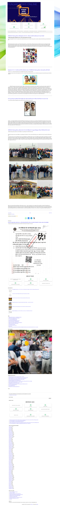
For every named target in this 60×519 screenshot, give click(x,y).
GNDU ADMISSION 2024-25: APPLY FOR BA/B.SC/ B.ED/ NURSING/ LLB (17, 378)
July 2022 (10, 470)
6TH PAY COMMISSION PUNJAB (12, 31)
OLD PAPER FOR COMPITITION (42, 31)
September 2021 (11, 479)
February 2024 (10, 453)
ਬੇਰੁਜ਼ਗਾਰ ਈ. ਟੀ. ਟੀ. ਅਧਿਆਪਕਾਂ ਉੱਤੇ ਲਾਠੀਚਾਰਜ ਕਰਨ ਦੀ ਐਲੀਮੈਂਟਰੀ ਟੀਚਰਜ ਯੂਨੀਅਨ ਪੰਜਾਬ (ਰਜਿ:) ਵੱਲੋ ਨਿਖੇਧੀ (29, 70)
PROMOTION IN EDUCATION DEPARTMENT (14, 495)
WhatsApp (43, 28)
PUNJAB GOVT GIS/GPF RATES (13, 496)
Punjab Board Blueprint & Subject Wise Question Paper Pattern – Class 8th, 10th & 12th (22, 302)
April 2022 (10, 473)
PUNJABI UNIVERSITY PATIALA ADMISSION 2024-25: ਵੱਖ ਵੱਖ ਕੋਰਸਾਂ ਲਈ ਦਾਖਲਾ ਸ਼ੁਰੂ (18, 377)
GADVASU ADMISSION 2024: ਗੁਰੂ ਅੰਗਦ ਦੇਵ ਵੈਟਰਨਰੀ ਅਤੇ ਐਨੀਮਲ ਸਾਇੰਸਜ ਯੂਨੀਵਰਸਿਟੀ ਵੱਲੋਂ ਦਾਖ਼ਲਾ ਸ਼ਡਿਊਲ (20, 381)
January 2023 (10, 465)
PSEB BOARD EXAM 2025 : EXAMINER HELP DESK (15, 317)
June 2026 (10, 428)
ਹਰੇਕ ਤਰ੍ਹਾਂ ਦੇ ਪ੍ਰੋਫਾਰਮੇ (36, 32)
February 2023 (10, 464)
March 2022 (10, 474)
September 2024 (11, 447)
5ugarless (32, 504)
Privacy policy (10, 326)
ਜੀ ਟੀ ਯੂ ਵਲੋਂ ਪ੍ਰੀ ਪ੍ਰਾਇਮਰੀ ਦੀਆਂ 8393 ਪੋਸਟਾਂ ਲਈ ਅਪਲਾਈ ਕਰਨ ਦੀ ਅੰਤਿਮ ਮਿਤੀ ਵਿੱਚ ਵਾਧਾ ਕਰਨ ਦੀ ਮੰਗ (28, 98)
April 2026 (10, 430)
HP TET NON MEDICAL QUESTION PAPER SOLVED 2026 (16, 421)
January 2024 (10, 454)
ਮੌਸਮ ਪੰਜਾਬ (20, 32)
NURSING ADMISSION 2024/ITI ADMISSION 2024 (15, 380)
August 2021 (10, 480)
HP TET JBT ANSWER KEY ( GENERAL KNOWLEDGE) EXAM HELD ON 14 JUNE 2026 (19, 423)
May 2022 (10, 472)
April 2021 (10, 484)
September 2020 (11, 488)
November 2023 (11, 456)
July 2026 (10, 427)
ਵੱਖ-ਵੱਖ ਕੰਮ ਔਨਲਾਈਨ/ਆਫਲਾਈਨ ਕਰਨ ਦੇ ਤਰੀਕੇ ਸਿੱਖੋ (27, 32)
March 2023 (10, 463)
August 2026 (10, 426)
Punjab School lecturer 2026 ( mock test (13, 32)
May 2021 (10, 483)
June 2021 (10, 482)
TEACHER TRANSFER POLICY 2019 (13, 498)
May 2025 (10, 440)
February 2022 (10, 475)
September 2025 (11, 436)
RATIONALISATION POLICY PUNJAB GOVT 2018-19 (15, 497)
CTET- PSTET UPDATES (20, 31)
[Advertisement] (26, 513)
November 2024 (11, 445)
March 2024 (10, 452)
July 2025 (10, 438)
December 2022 (11, 466)
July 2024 (10, 449)
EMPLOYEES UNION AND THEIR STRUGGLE (15, 493)
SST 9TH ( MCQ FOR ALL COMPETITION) (14, 321)
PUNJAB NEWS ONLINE (22, 4)
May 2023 (10, 461)
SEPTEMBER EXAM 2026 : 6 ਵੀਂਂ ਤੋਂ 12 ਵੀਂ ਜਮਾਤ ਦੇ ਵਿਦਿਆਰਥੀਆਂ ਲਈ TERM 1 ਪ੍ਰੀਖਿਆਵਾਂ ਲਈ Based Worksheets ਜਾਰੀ (25, 289)
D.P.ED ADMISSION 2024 (12, 385)
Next (51, 352)
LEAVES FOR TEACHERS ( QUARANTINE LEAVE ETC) (16, 494)
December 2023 (11, 455)
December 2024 (11, 444)
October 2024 (10, 446)
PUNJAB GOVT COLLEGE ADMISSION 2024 (14, 386)
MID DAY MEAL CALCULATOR (33, 31)
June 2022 (10, 471)
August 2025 (10, 437)
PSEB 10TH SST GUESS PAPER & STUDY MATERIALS (15, 322)
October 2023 (10, 457)
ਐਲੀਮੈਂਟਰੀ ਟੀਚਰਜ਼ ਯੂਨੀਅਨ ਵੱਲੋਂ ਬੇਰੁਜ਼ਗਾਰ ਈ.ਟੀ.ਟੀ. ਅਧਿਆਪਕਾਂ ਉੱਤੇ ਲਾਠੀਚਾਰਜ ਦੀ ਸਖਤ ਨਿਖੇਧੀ (26, 35)
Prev (8, 352)
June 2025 (10, 439)
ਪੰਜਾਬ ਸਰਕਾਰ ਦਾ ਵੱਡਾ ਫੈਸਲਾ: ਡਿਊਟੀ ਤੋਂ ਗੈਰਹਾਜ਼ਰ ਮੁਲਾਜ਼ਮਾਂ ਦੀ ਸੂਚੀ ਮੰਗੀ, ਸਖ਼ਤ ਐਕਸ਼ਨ (20, 293)
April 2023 (10, 462)
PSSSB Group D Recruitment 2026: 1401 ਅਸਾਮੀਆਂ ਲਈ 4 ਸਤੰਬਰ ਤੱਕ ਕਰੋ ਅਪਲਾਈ (21, 306)
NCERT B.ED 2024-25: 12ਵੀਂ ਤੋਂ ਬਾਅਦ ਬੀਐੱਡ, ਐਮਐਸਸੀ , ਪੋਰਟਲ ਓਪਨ (16, 376)
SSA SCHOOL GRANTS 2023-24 (13, 325)
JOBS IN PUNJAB (26, 31)
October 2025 (10, 435)
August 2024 (10, 448)
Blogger (37, 504)
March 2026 (10, 431)
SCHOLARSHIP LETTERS (12, 324)
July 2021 (10, 481)
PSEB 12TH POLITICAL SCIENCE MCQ (13, 323)
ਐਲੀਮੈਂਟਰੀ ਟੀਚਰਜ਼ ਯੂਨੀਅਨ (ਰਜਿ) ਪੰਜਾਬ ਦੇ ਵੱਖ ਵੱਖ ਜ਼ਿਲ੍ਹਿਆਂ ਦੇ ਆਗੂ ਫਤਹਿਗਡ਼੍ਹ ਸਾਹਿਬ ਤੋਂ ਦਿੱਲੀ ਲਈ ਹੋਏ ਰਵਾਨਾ (29, 130)
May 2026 (10, 429)
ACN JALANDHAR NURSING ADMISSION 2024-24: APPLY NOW (16, 379)
